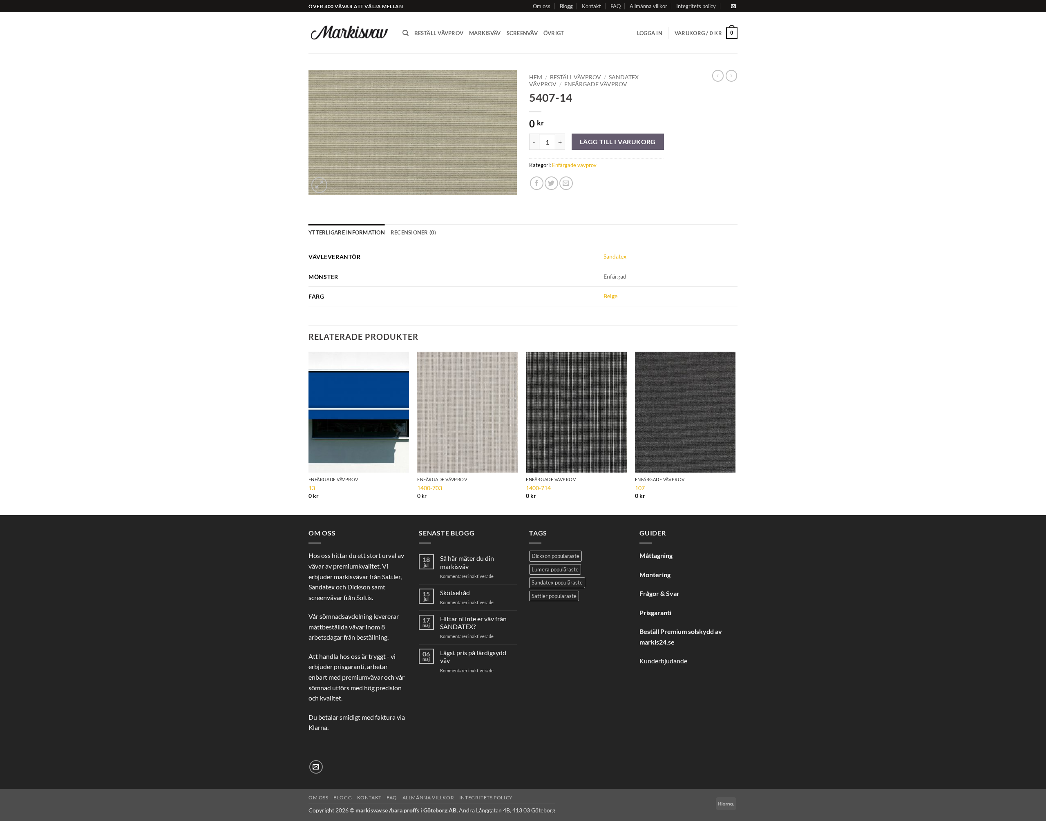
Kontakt (591, 6)
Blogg (566, 6)
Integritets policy (696, 6)
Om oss (541, 6)
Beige (610, 295)
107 (640, 487)
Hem (535, 77)
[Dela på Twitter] (551, 183)
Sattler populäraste (554, 596)
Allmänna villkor (648, 6)
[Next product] (718, 75)
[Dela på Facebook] (536, 183)
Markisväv (485, 33)
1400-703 (429, 487)
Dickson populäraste (555, 556)
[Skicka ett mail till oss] (733, 6)
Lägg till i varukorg (618, 141)
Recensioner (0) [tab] (413, 232)
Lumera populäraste (555, 569)
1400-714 (538, 487)
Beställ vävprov (438, 33)
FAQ (615, 6)
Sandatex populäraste (557, 582)
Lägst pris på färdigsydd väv (473, 656)
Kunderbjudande (663, 661)
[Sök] (405, 33)
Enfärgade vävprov (595, 84)
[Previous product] (731, 75)
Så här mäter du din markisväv (467, 562)
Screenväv (522, 33)
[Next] (735, 432)
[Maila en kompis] (566, 183)
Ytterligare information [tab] (346, 232)
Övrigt (553, 33)
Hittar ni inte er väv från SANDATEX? (473, 622)
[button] (649, 33)
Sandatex (614, 256)
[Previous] (309, 432)
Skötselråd (455, 592)
